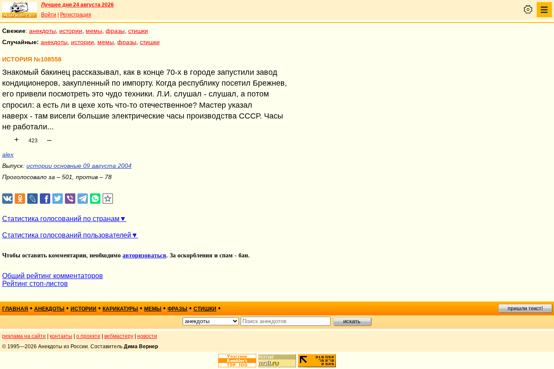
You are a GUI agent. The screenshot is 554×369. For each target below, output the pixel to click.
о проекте (88, 336)
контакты (61, 336)
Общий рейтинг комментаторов (52, 275)
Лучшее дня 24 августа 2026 (77, 5)
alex (7, 154)
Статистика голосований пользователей (66, 235)
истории (70, 30)
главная (15, 309)
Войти (48, 15)
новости (147, 336)
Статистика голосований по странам (60, 218)
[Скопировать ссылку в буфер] (108, 198)
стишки (138, 30)
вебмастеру (118, 336)
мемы (94, 30)
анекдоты (42, 30)
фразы (115, 30)
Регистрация (75, 15)
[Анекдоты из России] (19, 10)
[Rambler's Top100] (237, 360)
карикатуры (120, 309)
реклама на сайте (24, 336)
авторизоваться (144, 255)
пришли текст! (525, 308)
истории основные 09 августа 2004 (79, 165)
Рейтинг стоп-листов (35, 283)
